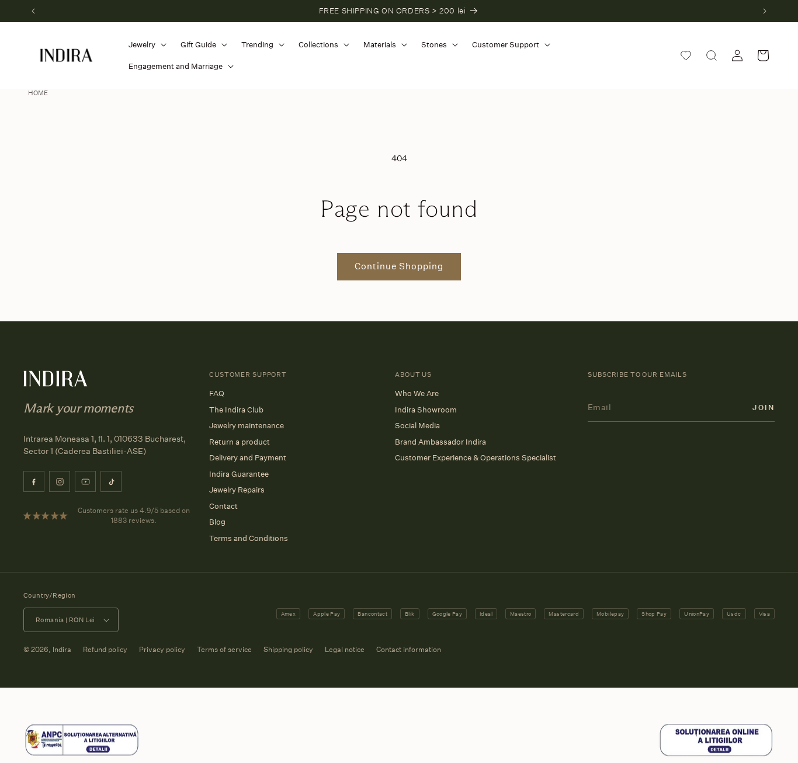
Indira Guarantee (239, 473)
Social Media (417, 425)
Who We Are (417, 393)
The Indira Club (236, 409)
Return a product (239, 441)
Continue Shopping (399, 266)
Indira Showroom (426, 409)
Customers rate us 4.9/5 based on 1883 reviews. (134, 515)
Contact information (408, 649)
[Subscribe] (763, 407)
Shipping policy (288, 649)
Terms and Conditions (248, 538)
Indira (62, 649)
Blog (217, 521)
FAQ (216, 393)
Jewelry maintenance (246, 425)
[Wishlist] (686, 55)
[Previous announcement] (33, 11)
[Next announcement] (765, 11)
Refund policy (105, 649)
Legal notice (345, 649)
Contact (223, 506)
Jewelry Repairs (237, 489)
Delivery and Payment (247, 457)
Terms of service (224, 649)
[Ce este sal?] (81, 754)
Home (38, 93)
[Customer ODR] (716, 754)
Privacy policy (162, 649)
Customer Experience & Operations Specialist (475, 457)
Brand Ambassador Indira (440, 441)
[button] (145, 45)
